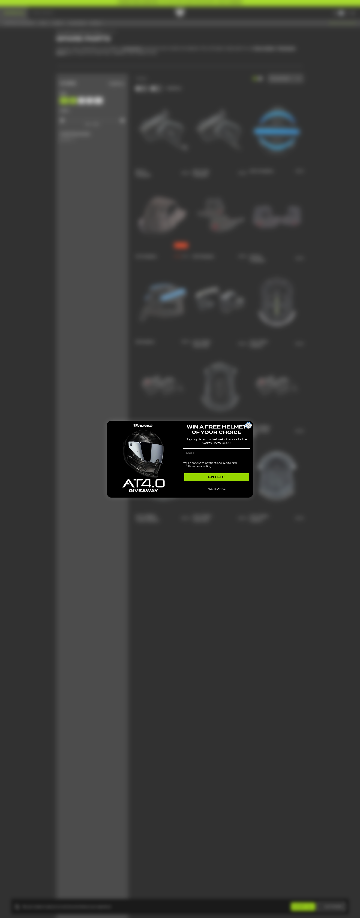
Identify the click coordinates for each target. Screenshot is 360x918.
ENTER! (216, 477)
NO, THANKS (217, 488)
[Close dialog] (248, 425)
